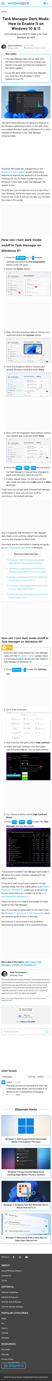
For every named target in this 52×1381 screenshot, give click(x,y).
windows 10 (17, 965)
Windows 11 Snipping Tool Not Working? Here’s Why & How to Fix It (26, 1206)
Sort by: (32, 1076)
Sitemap (5, 1354)
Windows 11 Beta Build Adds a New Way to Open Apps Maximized (26, 1239)
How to (4, 12)
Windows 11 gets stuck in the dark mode (24, 913)
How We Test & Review (11, 1302)
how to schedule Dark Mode (17, 547)
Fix (2, 1323)
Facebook (13, 1257)
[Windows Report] (18, 3)
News (3, 1318)
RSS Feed (5, 1349)
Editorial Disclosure (9, 1297)
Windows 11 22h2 (26, 656)
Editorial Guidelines (9, 1292)
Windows (5, 1338)
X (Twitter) (20, 1257)
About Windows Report (11, 1271)
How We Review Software (12, 1307)
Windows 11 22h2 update (13, 172)
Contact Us (6, 1276)
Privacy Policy (7, 1359)
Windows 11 (30, 965)
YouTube (26, 1257)
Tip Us (4, 1280)
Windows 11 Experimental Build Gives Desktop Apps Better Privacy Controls (26, 1173)
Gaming (4, 1333)
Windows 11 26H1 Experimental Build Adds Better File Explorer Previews (26, 1140)
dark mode (30, 962)
